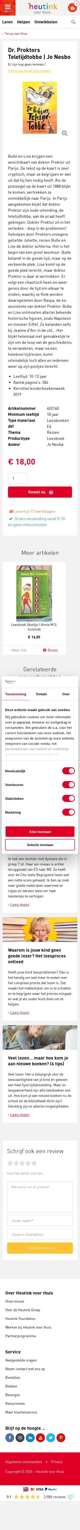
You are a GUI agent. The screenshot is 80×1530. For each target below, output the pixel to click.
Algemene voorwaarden (23, 1462)
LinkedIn (31, 1437)
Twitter (51, 1437)
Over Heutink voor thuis (29, 1293)
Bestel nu (36, 492)
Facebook (10, 1437)
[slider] (22, 1163)
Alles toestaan (40, 832)
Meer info (19, 650)
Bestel (53, 650)
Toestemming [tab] (15, 694)
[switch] (68, 784)
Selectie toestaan (40, 844)
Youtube (41, 1437)
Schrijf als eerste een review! (29, 70)
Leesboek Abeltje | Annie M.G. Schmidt (34, 626)
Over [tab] (66, 694)
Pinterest (61, 1437)
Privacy (56, 1462)
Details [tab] (41, 694)
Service (13, 1352)
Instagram (21, 1437)
